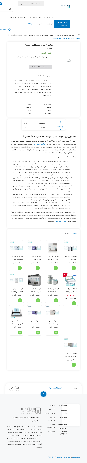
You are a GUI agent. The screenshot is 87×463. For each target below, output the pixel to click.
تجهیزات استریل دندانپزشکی (50, 35)
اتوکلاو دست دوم (39, 144)
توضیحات (60, 127)
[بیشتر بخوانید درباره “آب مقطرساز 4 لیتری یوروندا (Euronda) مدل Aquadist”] (56, 300)
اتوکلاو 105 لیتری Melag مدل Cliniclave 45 (16, 290)
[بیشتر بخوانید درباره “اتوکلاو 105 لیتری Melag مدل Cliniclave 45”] (20, 300)
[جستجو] (20, 4)
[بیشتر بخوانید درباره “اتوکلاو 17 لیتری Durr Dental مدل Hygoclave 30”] (74, 268)
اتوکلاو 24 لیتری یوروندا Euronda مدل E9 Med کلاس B (53, 258)
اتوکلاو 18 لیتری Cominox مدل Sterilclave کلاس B (35, 258)
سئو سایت (66, 457)
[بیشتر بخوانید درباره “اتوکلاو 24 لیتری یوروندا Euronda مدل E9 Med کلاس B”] (56, 268)
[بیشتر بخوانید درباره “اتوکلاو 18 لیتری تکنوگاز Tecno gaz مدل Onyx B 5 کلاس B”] (38, 300)
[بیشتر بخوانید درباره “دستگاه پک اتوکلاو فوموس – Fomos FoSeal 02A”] (20, 332)
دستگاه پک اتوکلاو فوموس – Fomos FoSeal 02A (17, 323)
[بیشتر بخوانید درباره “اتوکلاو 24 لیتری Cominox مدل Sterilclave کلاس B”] (38, 332)
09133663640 (51, 457)
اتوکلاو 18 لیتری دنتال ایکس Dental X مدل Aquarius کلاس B (16, 258)
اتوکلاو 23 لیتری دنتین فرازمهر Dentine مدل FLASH (70, 355)
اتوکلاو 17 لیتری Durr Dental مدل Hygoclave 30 (71, 258)
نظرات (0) (25, 125)
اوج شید (59, 457)
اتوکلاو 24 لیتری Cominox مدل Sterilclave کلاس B (35, 323)
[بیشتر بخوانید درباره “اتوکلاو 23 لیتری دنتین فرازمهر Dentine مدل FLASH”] (74, 365)
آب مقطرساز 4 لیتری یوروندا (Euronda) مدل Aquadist (53, 290)
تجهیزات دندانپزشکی (68, 35)
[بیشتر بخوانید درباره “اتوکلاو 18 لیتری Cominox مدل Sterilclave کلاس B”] (38, 268)
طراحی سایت (76, 457)
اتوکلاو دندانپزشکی (39, 57)
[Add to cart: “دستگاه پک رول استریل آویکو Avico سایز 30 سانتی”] (74, 303)
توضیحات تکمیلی (42, 125)
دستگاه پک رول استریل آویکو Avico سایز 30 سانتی (71, 290)
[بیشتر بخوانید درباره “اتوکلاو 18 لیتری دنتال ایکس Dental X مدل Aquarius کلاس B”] (20, 268)
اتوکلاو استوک (18, 170)
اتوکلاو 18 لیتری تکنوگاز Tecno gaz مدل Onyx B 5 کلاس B (35, 290)
